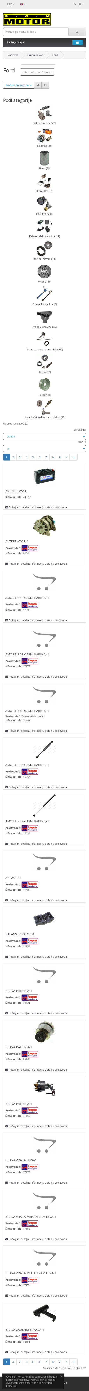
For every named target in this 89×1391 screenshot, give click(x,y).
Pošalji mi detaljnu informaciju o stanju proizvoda (38, 507)
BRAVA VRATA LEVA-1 (21, 1160)
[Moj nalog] (81, 4)
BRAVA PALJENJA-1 (18, 991)
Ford (55, 55)
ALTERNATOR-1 (17, 541)
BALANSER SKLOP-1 (20, 934)
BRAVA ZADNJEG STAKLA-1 (24, 1329)
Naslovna (12, 55)
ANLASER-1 (13, 878)
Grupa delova (35, 55)
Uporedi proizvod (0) (15, 423)
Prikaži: (82, 442)
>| (73, 457)
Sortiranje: (80, 429)
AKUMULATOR (16, 491)
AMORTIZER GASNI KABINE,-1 (27, 597)
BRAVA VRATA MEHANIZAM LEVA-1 (30, 1216)
